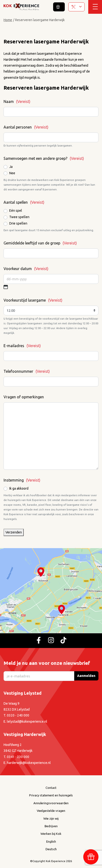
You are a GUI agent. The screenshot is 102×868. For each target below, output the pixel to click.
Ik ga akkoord (18, 488)
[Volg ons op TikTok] (63, 640)
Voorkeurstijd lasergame (33, 300)
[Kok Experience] (21, 7)
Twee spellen (19, 217)
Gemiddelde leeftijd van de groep (40, 243)
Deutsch (51, 849)
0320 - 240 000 (18, 715)
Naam (17, 101)
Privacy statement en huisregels (51, 795)
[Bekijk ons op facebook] (38, 640)
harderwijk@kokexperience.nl (29, 763)
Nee (12, 173)
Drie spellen (18, 223)
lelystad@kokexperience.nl (27, 721)
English (51, 841)
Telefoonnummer (27, 371)
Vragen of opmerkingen (24, 397)
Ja (11, 167)
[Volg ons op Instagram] (51, 640)
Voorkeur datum (26, 268)
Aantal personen (26, 127)
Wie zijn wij (51, 818)
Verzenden (13, 532)
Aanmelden (86, 676)
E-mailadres (22, 346)
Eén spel (15, 210)
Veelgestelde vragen (51, 810)
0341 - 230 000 (18, 756)
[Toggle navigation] (95, 7)
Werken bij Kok (51, 833)
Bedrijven (51, 826)
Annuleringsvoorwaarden (51, 803)
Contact (51, 787)
